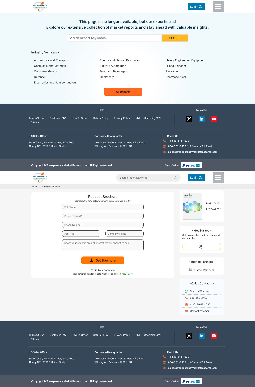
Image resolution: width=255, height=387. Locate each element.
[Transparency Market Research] (40, 6)
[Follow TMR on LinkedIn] (201, 118)
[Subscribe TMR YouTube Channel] (214, 118)
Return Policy (100, 118)
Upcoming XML (152, 118)
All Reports (123, 92)
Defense (39, 77)
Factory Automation (113, 66)
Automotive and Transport (51, 60)
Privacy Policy (122, 118)
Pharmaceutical (176, 77)
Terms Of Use (36, 118)
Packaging (173, 71)
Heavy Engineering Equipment (185, 60)
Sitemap (35, 122)
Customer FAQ (58, 118)
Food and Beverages (113, 71)
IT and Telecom (176, 66)
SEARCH (175, 38)
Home (34, 186)
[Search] (175, 177)
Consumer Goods (45, 71)
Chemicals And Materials (50, 66)
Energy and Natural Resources (120, 60)
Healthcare (107, 77)
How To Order (80, 118)
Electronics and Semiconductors (55, 82)
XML (138, 118)
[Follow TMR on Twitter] (189, 118)
